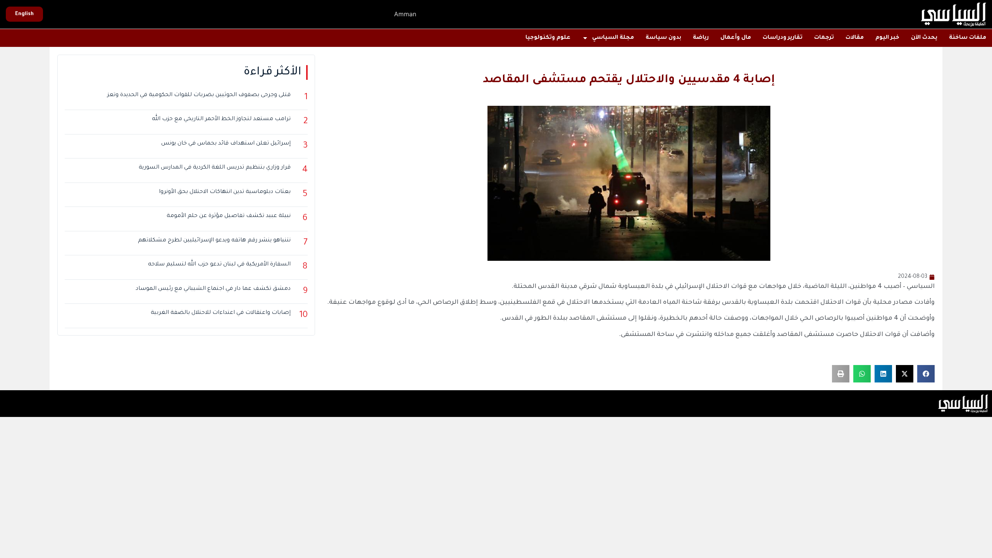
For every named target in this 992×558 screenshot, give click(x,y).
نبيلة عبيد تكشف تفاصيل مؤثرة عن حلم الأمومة (229, 216)
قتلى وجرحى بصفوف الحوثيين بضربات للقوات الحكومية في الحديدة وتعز (199, 95)
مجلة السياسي (613, 38)
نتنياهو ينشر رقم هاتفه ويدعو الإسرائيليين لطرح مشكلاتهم (214, 241)
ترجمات (824, 38)
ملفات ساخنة (967, 38)
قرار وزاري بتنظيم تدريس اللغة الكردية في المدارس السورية (215, 168)
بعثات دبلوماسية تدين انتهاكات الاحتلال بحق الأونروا (225, 192)
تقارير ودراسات (783, 38)
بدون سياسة (663, 38)
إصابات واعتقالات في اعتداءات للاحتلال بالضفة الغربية (221, 313)
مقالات (855, 38)
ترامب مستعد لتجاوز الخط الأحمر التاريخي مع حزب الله (221, 119)
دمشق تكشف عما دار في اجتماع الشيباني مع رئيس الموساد (213, 289)
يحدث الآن (924, 38)
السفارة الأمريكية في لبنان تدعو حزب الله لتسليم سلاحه (219, 265)
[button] (926, 373)
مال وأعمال (735, 38)
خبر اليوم (887, 38)
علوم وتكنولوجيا (547, 38)
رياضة (701, 38)
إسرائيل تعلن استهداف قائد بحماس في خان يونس (226, 144)
